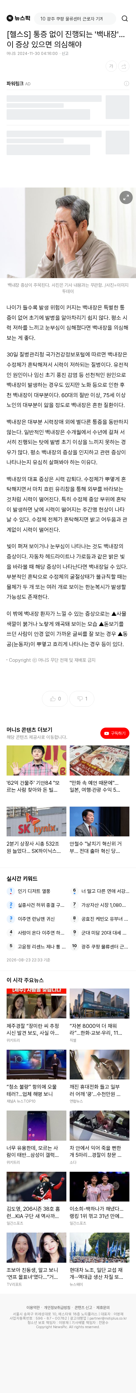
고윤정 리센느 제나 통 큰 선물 (42, 947)
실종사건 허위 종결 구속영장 (42, 905)
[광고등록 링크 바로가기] (126, 83)
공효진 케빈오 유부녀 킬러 (106, 919)
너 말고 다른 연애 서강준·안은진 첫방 (106, 891)
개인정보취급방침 (57, 1307)
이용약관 (33, 1307)
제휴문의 (103, 1307)
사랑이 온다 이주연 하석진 (42, 933)
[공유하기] (123, 66)
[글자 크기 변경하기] (111, 66)
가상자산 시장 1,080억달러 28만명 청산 (106, 905)
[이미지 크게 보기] (126, 197)
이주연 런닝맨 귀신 (36, 919)
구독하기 (116, 733)
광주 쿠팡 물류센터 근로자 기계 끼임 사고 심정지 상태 (106, 947)
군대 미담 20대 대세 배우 (106, 933)
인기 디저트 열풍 (34, 891)
